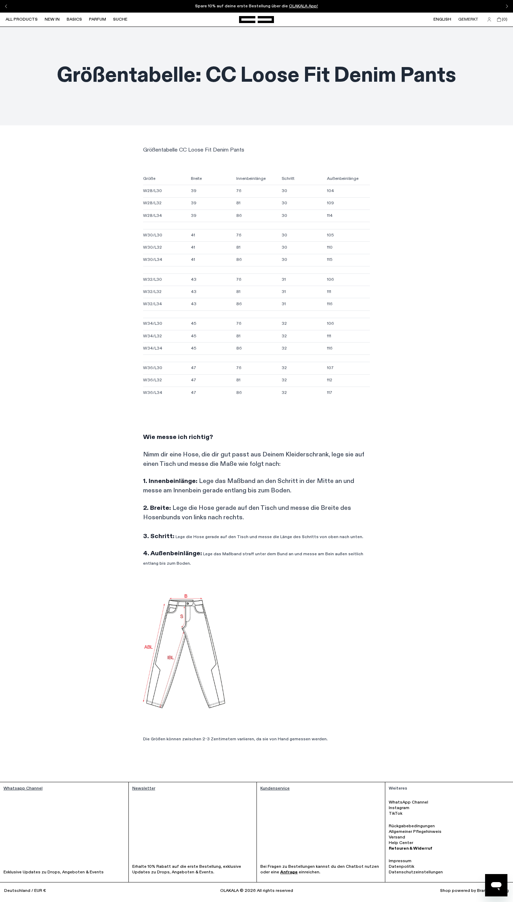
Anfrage (289, 872)
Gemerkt (468, 19)
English (442, 19)
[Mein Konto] (489, 20)
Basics (74, 19)
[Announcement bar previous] (6, 6)
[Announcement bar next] (506, 6)
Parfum (97, 19)
